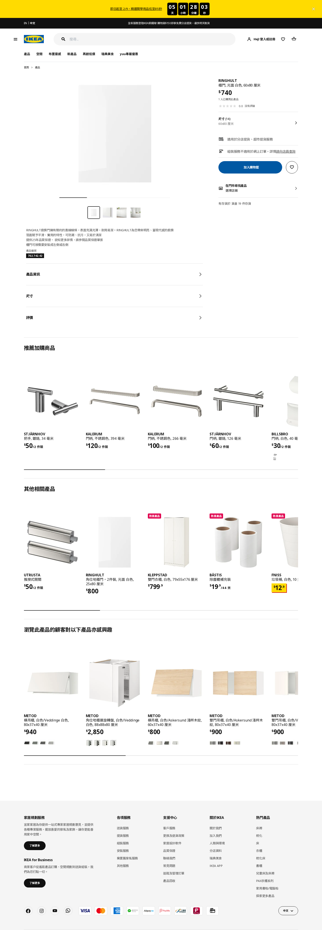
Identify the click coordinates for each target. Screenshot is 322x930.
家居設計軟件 (172, 843)
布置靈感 (55, 54)
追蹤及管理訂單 (173, 873)
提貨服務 (123, 836)
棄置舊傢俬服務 (127, 858)
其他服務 (123, 866)
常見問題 (169, 866)
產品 (37, 67)
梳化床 (260, 858)
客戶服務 (169, 828)
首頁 (26, 67)
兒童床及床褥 (265, 873)
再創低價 (89, 54)
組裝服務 (123, 843)
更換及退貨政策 (173, 836)
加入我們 (216, 836)
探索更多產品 (265, 896)
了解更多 (34, 845)
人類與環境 (217, 843)
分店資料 (216, 851)
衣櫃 (259, 851)
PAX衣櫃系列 (265, 881)
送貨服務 (123, 828)
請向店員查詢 (285, 151)
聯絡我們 (169, 858)
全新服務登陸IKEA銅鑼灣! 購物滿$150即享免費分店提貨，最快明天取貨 (169, 23)
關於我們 (216, 828)
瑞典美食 (107, 54)
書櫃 (259, 866)
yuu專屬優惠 (129, 54)
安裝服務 (123, 851)
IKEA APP (216, 866)
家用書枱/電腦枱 (267, 888)
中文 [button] (285, 911)
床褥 (259, 828)
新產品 (72, 54)
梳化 (259, 836)
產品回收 (169, 881)
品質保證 (169, 851)
